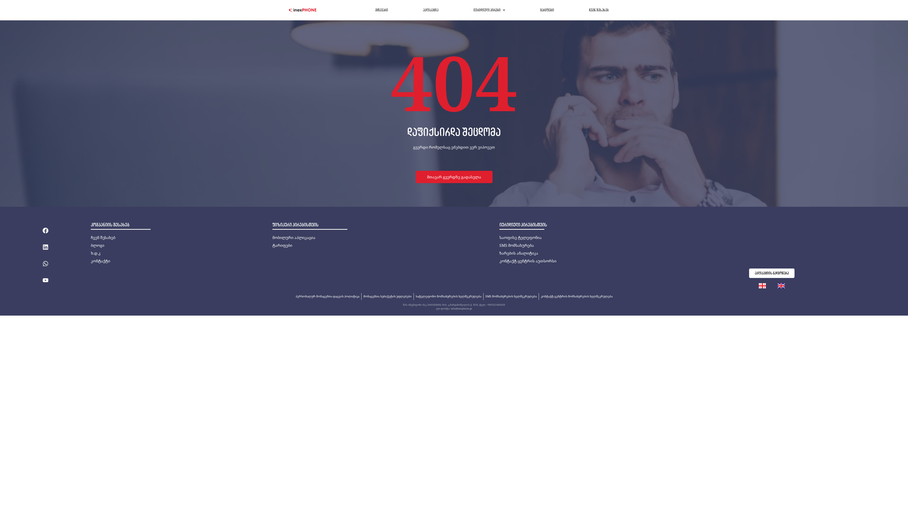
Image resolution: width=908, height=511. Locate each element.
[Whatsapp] (45, 263)
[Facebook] (45, 230)
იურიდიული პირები (487, 10)
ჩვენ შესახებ (599, 10)
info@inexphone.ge (461, 308)
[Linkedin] (45, 247)
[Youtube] (45, 280)
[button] (489, 10)
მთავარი (381, 10)
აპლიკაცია (430, 10)
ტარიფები (547, 10)
